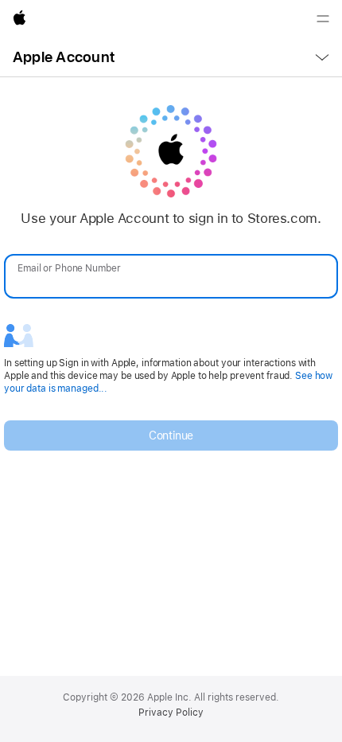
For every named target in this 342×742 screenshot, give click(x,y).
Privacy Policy (171, 712)
